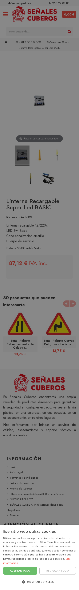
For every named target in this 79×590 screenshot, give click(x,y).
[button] (39, 582)
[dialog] (39, 557)
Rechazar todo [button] (57, 570)
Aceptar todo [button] (20, 570)
